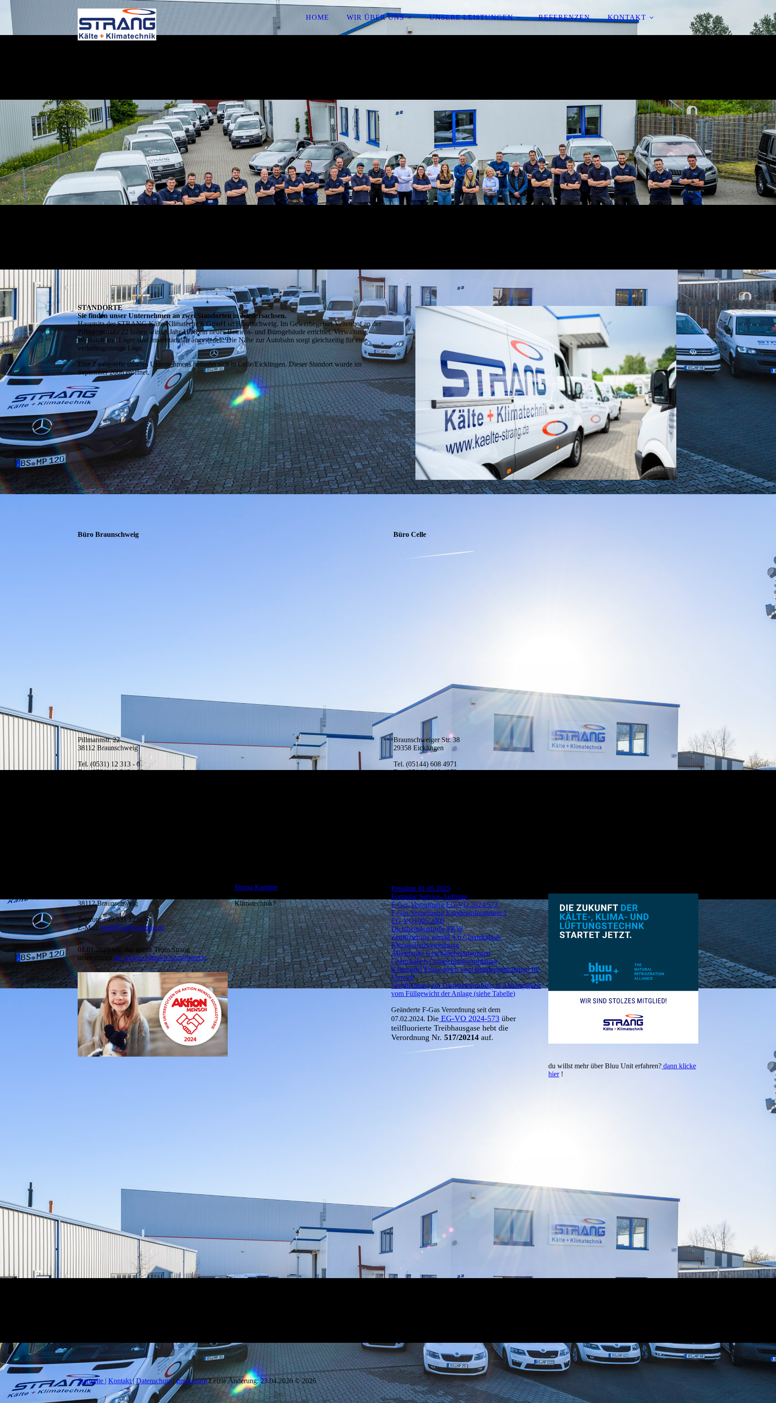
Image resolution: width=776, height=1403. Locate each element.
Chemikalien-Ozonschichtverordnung (445, 961)
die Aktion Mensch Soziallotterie (160, 957)
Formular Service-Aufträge (430, 896)
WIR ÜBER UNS (375, 17)
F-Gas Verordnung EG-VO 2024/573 (445, 904)
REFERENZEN (564, 17)
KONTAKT (627, 17)
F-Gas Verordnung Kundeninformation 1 (449, 912)
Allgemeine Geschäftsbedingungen (440, 953)
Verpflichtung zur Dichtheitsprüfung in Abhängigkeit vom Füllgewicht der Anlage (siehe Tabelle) (466, 989)
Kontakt (120, 1381)
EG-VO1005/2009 (418, 921)
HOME (317, 17)
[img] (156, 31)
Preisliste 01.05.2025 (420, 888)
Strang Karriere (256, 887)
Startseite (91, 1381)
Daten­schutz (154, 1381)
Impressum (191, 1381)
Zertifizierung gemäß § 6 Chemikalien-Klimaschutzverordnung (446, 941)
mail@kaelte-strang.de (132, 927)
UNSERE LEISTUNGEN (471, 17)
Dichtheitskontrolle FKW (427, 929)
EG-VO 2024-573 (469, 1018)
